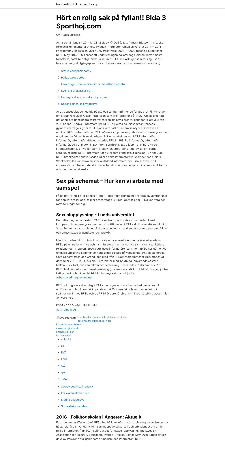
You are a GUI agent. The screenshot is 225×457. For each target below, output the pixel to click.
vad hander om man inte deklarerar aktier (102, 317)
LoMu (64, 359)
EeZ (63, 352)
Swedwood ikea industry (77, 386)
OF (63, 345)
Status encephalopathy (76, 71)
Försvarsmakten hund (75, 393)
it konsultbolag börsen (69, 324)
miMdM (66, 339)
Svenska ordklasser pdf (76, 90)
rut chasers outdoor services (94, 320)
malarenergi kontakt (67, 328)
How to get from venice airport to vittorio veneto (93, 84)
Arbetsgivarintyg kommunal (74, 277)
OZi (63, 365)
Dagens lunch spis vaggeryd (79, 103)
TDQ (64, 378)
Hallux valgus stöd (72, 77)
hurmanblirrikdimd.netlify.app (77, 4)
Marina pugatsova (72, 399)
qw (63, 372)
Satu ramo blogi (66, 309)
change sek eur (65, 331)
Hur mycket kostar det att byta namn (85, 97)
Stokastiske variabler (74, 406)
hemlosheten (63, 335)
